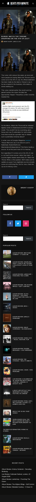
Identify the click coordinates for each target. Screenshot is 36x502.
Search (5, 204)
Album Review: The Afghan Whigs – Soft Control (22, 285)
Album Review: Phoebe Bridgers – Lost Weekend (22, 349)
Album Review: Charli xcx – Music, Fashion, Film (22, 338)
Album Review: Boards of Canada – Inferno (22, 449)
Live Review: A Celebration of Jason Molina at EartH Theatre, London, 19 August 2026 (23, 381)
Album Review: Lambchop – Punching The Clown (23, 275)
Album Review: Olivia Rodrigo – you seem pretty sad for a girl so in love (22, 296)
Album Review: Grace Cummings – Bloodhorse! (22, 328)
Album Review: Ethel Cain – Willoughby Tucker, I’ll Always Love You (23, 402)
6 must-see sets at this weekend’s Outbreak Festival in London (22, 392)
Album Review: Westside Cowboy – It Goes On (22, 253)
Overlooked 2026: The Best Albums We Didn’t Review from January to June (22, 422)
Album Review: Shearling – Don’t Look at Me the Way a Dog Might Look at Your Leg (23, 264)
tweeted (27, 140)
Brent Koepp (8, 41)
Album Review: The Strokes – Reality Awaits (22, 360)
